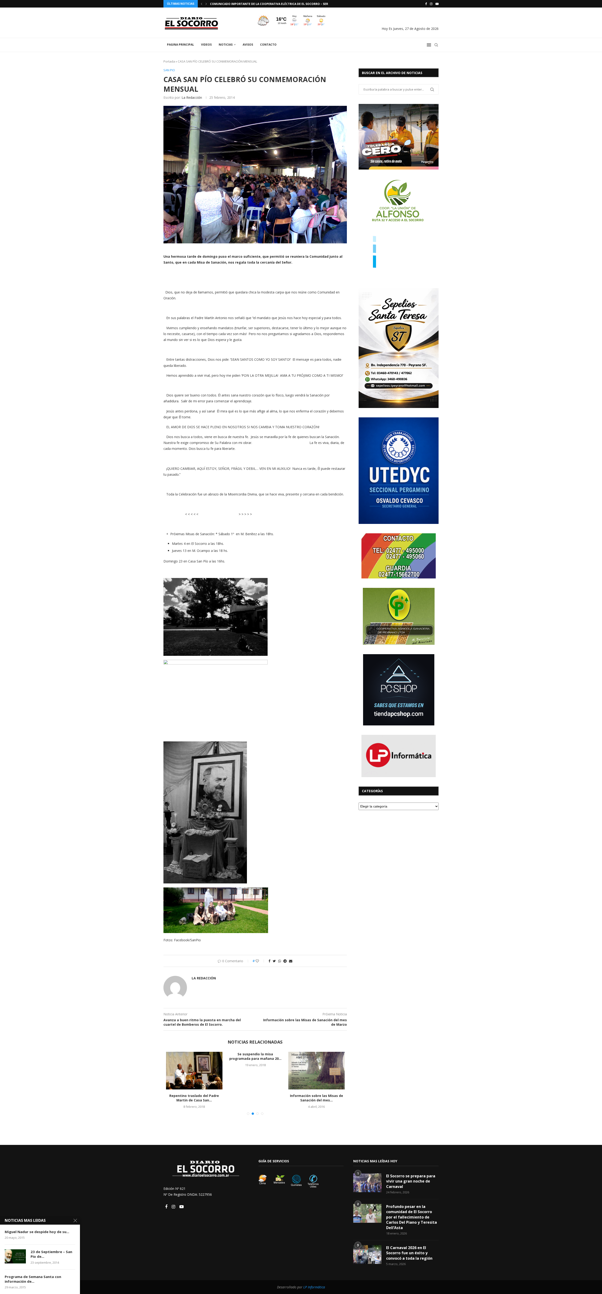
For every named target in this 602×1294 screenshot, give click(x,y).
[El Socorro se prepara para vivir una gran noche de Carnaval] (367, 1182)
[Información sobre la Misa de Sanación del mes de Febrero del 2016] (255, 1070)
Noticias (226, 45)
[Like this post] (260, 961)
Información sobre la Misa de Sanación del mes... (194, 1056)
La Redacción (192, 97)
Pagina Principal (180, 45)
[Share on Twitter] (274, 961)
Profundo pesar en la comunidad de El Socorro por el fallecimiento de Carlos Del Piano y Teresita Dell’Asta (411, 1217)
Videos (206, 45)
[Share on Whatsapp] (279, 961)
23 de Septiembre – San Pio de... (51, 1254)
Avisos (248, 45)
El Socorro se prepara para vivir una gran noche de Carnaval (410, 1181)
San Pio (169, 70)
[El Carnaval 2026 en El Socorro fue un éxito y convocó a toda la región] (367, 1254)
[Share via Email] (290, 961)
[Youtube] (437, 4)
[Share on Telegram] (285, 961)
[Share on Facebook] (269, 961)
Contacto (268, 45)
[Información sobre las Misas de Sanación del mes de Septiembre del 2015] (316, 1070)
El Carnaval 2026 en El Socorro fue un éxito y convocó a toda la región (409, 1253)
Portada (169, 61)
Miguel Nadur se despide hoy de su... (37, 1231)
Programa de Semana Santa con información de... (33, 1279)
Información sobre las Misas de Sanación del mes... (316, 1098)
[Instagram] (431, 4)
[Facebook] (426, 4)
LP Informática (314, 1287)
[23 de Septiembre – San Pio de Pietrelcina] (15, 1256)
